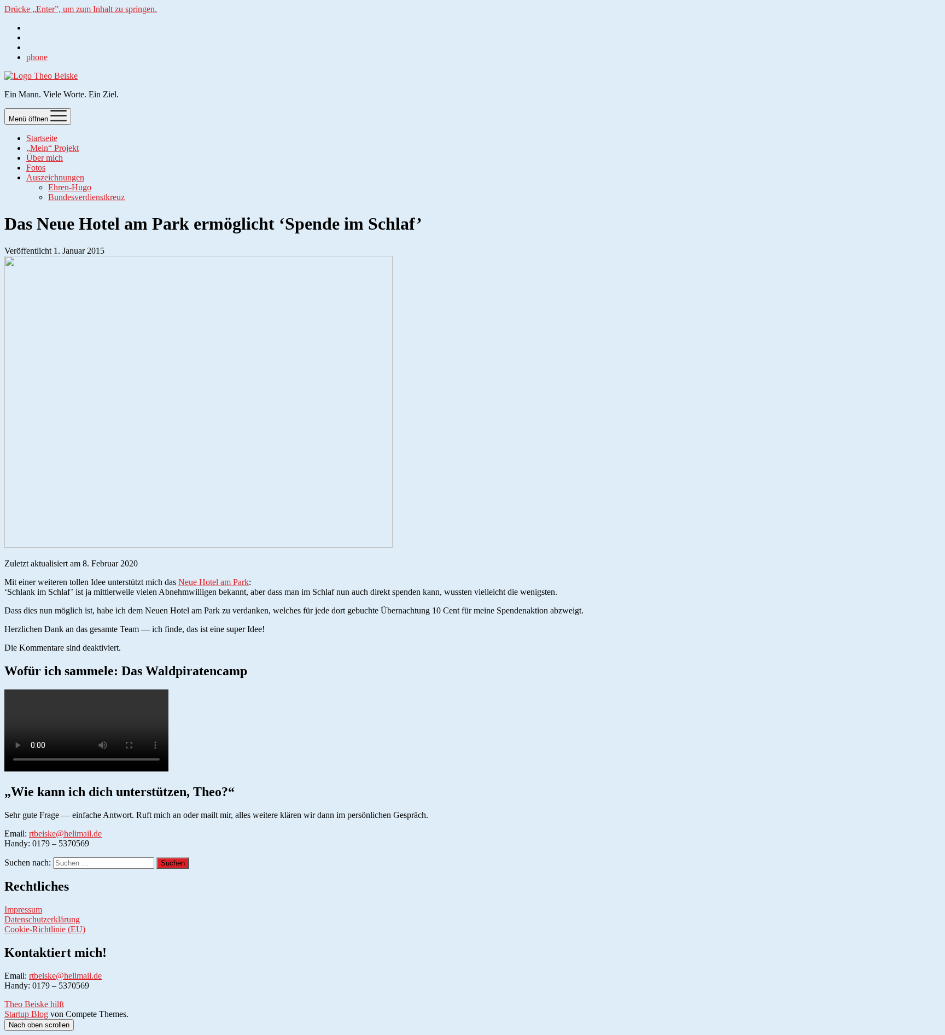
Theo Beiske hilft (34, 1004)
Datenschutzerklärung (42, 919)
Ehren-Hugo (69, 187)
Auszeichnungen (55, 177)
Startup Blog (26, 1014)
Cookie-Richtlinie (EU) (44, 929)
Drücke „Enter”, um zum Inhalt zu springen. (80, 9)
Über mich (44, 157)
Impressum (23, 909)
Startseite (41, 138)
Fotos (35, 167)
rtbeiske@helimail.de (65, 833)
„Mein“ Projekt (52, 148)
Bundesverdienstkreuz (86, 197)
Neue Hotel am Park (213, 582)
